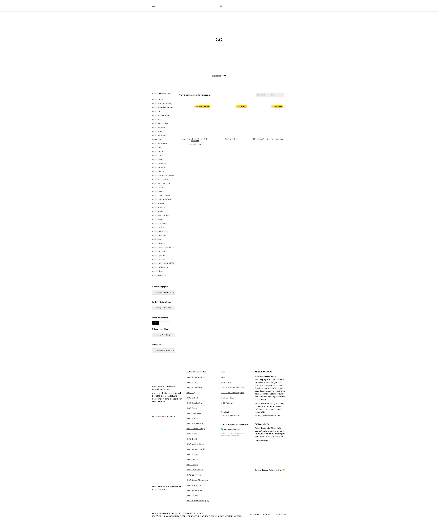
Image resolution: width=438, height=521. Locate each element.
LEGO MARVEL (192, 454)
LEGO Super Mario (160, 255)
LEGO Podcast (227, 403)
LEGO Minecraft (159, 207)
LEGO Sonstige (158, 243)
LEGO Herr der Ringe (161, 183)
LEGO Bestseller (159, 275)
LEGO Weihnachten (195, 500)
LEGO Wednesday (160, 267)
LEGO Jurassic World (161, 199)
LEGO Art (156, 119)
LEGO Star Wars (159, 251)
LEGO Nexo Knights (160, 215)
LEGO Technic (158, 259)
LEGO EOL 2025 (227, 398)
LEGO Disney (157, 159)
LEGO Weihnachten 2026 (163, 263)
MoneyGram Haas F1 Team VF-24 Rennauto (195, 140)
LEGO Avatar (192, 382)
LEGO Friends (158, 171)
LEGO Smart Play (159, 231)
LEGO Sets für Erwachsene (232, 387)
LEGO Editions (158, 99)
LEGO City (156, 147)
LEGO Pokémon (159, 227)
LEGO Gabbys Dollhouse (163, 175)
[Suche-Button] (280, 6)
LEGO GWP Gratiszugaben (232, 392)
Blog (223, 377)
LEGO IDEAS (157, 187)
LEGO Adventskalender (162, 107)
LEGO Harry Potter (160, 179)
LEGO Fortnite (158, 167)
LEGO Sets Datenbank (230, 415)
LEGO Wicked (158, 271)
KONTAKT (267, 514)
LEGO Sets (156, 111)
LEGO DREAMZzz (159, 163)
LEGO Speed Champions (163, 247)
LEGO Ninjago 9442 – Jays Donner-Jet (268, 139)
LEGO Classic (158, 151)
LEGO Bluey (157, 131)
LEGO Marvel (158, 203)
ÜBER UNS (254, 514)
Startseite (216, 75)
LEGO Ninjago (158, 219)
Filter (155, 323)
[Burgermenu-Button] (153, 5)
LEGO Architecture (160, 115)
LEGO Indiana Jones (161, 195)
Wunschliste (226, 382)
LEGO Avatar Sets (160, 123)
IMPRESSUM (280, 514)
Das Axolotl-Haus (231, 139)
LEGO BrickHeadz (160, 143)
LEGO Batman (158, 127)
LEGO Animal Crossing (162, 103)
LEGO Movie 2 (158, 211)
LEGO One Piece (159, 223)
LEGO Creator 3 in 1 (160, 155)
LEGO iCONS (157, 191)
